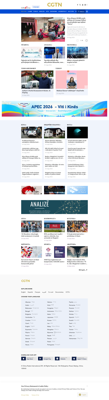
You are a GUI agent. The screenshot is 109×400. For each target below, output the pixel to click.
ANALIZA (47, 45)
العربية (44, 292)
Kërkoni (82, 11)
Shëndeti (25, 244)
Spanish (74, 317)
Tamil (72, 323)
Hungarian (52, 308)
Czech (29, 323)
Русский (50, 292)
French (30, 335)
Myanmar (54, 332)
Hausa (29, 344)
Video (58, 68)
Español (30, 292)
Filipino (29, 332)
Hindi (50, 305)
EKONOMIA (71, 45)
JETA (23, 218)
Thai (72, 326)
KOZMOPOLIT (49, 218)
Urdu (72, 335)
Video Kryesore (28, 68)
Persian (52, 338)
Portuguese (53, 344)
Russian (74, 308)
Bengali (29, 311)
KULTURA (71, 218)
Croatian (30, 320)
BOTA (69, 125)
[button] (77, 40)
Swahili (74, 320)
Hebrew (51, 302)
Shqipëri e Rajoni (51, 125)
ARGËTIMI (71, 244)
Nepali (51, 335)
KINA (23, 125)
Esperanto (31, 329)
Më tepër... (82, 270)
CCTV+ (68, 292)
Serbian (74, 311)
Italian (51, 314)
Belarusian (32, 308)
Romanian (74, 305)
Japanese (52, 317)
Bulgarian (31, 314)
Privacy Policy (25, 395)
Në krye (24, 45)
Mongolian (53, 329)
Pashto (73, 302)
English (23, 292)
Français (37, 292)
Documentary (59, 292)
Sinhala (73, 314)
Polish (51, 341)
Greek (30, 341)
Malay (53, 326)
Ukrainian (75, 332)
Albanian (29, 302)
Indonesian (54, 311)
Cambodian (30, 317)
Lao (50, 323)
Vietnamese (75, 338)
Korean (51, 320)
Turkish (73, 329)
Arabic (29, 305)
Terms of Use (35, 395)
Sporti (47, 244)
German (30, 338)
